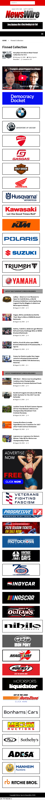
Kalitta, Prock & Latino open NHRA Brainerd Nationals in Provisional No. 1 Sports (27, 344)
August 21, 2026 (19, 365)
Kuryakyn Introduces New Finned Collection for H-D (25, 53)
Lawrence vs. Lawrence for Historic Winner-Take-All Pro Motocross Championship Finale (26, 438)
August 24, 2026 (19, 322)
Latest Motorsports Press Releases (20, 291)
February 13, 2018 (20, 57)
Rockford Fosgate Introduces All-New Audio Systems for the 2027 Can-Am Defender (27, 394)
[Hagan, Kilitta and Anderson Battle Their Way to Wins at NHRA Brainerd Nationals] (7, 317)
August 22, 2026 (19, 349)
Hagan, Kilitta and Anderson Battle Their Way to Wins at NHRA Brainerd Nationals (26, 317)
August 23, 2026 (19, 335)
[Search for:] (22, 3)
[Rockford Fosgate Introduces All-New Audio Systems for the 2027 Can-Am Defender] (7, 395)
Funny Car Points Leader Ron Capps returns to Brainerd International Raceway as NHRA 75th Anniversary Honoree (26, 359)
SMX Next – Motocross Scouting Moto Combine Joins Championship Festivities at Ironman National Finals (27, 381)
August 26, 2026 (19, 415)
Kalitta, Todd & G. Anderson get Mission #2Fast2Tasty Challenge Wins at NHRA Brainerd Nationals (28, 330)
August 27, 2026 (19, 308)
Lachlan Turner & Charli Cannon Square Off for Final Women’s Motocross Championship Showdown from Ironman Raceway (27, 409)
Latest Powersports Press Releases (20, 373)
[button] (41, 34)
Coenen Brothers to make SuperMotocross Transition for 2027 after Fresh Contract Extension (26, 424)
